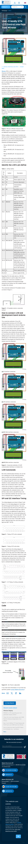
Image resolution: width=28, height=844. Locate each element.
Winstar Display (7, 18)
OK (18, 836)
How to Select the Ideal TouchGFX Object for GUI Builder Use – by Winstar (13, 728)
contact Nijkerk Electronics (17, 689)
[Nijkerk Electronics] (5, 3)
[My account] (14, 3)
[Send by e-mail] (8, 693)
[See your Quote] (19, 3)
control (5, 67)
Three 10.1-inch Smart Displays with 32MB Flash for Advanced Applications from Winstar (14, 718)
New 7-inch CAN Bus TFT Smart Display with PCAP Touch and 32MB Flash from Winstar (14, 724)
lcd (14, 67)
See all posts (10, 703)
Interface (10, 67)
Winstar (4, 71)
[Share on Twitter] (12, 693)
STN (17, 67)
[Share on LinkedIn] (20, 693)
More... (5, 731)
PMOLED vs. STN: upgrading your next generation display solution (13, 713)
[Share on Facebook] (16, 693)
